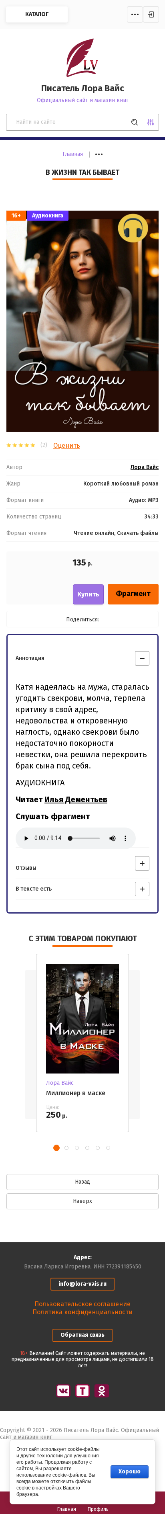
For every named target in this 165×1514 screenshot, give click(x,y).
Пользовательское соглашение (82, 1304)
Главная (72, 154)
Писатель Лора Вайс (82, 88)
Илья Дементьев (75, 799)
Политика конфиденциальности (82, 1312)
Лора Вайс (145, 467)
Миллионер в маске (75, 1093)
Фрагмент (133, 593)
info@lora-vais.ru (82, 1283)
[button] (56, 1148)
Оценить (66, 445)
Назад (82, 1181)
